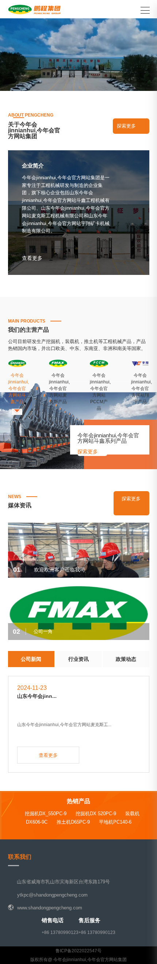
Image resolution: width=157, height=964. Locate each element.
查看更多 (78, 87)
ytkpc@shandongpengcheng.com (52, 895)
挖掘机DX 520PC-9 (96, 813)
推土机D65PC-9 (73, 822)
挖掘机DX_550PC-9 (45, 813)
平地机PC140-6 (115, 822)
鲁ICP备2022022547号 (78, 950)
